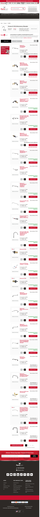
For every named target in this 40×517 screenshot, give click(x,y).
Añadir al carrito (33, 56)
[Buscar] (37, 11)
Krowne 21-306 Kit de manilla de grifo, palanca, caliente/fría (24, 216)
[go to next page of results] (31, 445)
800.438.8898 (2, 3)
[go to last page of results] (33, 445)
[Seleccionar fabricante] (32, 7)
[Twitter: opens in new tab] (28, 474)
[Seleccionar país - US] (10, 3)
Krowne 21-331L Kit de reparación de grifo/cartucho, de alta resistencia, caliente (24, 100)
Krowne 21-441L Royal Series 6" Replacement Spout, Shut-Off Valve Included (24, 341)
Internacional (15, 492)
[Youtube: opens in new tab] (11, 474)
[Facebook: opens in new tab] (8, 474)
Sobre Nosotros (16, 482)
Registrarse (32, 3)
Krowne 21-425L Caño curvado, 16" (24, 201)
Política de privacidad (28, 506)
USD (14, 3)
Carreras (14, 484)
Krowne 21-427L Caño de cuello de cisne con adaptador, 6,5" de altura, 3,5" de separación (24, 117)
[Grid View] (35, 41)
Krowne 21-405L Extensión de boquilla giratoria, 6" (24, 325)
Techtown (15, 490)
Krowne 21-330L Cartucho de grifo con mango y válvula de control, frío (24, 134)
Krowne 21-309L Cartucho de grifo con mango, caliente (23, 82)
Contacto (5, 482)
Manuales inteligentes (29, 489)
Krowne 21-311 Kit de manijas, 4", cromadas (24, 264)
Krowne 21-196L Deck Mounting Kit (24, 392)
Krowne (14, 28)
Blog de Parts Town (16, 489)
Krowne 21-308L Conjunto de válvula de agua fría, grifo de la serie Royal (24, 64)
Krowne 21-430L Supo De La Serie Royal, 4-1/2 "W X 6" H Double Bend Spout (24, 428)
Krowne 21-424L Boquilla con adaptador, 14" (23, 151)
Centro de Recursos (26, 14)
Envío (4, 484)
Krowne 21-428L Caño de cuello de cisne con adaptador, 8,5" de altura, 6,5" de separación (24, 233)
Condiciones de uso (10, 506)
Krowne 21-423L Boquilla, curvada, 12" (22, 46)
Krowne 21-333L (23, 278)
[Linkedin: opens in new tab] (18, 474)
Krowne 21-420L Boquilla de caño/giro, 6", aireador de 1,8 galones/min (24, 375)
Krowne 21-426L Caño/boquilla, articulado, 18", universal (24, 168)
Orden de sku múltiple (18, 3)
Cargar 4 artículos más (17, 445)
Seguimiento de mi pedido (35, 14)
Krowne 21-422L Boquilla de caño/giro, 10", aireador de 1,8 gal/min (23, 185)
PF (3, 489)
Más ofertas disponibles (32, 58)
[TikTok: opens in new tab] (21, 474)
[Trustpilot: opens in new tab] (31, 474)
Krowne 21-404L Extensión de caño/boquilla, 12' (23, 293)
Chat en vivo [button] (21, 470)
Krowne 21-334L (23, 249)
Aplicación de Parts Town (29, 483)
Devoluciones (5, 487)
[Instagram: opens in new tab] (14, 474)
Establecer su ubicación (27, 37)
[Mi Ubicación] (36, 3)
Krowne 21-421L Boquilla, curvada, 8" (22, 357)
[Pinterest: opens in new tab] (24, 474)
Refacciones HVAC (15, 14)
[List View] (37, 41)
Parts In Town (27, 485)
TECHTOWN (30, 14)
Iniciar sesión (28, 3)
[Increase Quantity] (25, 56)
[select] (19, 511)
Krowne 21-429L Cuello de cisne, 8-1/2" (24, 309)
